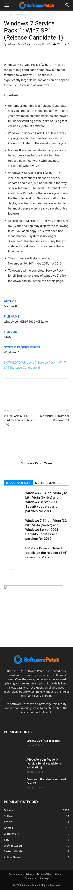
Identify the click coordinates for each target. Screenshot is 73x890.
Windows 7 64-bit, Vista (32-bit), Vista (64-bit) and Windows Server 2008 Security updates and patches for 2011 (46, 502)
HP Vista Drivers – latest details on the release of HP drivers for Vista (46, 552)
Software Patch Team (19, 44)
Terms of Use (44, 874)
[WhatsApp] (35, 53)
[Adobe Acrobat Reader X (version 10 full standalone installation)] (13, 764)
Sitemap (44, 878)
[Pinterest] (26, 53)
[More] (44, 53)
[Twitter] (17, 53)
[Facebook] (8, 53)
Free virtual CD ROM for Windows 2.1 (54, 418)
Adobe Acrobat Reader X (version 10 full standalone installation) (43, 763)
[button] (67, 5)
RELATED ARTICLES (18, 482)
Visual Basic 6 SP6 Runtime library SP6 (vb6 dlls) (19, 420)
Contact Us (30, 878)
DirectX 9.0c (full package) (43, 740)
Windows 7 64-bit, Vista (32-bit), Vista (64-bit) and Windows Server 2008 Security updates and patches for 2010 (46, 530)
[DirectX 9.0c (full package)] (13, 746)
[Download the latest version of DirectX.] (13, 784)
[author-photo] (36, 457)
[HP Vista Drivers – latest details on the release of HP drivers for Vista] (13, 553)
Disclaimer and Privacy (21, 874)
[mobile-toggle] (6, 5)
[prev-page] (6, 567)
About (58, 874)
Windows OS (23, 14)
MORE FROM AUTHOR (48, 482)
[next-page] (12, 567)
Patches (8, 14)
